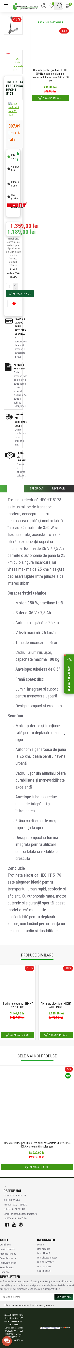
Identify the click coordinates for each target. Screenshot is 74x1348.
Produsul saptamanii (50, 22)
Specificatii (37, 488)
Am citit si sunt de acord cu (30, 1305)
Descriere (15, 488)
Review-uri (58, 488)
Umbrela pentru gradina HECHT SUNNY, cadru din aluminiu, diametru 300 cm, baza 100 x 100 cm (50, 76)
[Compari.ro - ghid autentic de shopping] (28, 1328)
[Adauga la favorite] (14, 303)
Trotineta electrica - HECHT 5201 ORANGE (56, 1005)
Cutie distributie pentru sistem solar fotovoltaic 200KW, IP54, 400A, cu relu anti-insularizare (37, 1144)
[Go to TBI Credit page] (14, 110)
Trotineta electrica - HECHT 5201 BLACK (18, 1005)
